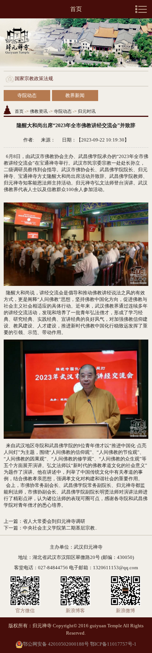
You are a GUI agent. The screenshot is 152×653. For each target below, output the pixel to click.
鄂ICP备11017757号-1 (113, 644)
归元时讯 (87, 111)
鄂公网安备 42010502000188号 (56, 644)
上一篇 (11, 521)
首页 (76, 9)
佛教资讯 (39, 111)
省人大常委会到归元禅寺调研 (54, 521)
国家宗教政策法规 (34, 78)
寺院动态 (27, 95)
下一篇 (11, 528)
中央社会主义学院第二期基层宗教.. (60, 528)
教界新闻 (74, 95)
